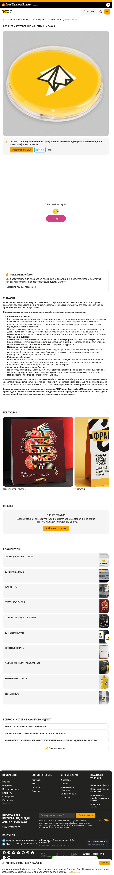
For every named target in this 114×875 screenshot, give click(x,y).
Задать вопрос (57, 748)
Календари (7, 800)
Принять (104, 863)
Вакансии (66, 797)
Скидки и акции (68, 794)
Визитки (6, 782)
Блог (34, 783)
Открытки (7, 785)
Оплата (64, 783)
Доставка (66, 780)
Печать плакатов (10, 789)
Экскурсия (37, 791)
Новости (36, 787)
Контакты (37, 780)
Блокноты (7, 793)
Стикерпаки (8, 796)
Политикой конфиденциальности (55, 827)
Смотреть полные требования (21, 287)
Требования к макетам (67, 788)
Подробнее (74, 872)
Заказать (89, 11)
